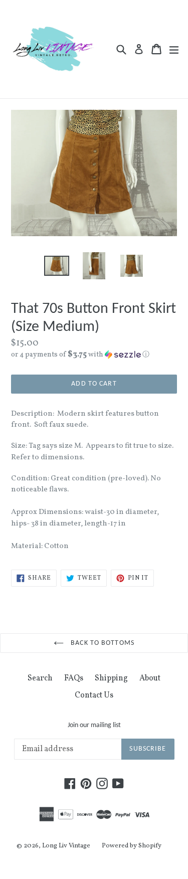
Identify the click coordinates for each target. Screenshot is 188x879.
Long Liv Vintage (66, 845)
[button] (94, 355)
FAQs (73, 678)
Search (40, 678)
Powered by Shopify (131, 845)
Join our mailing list (94, 725)
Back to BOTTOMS (101, 643)
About (149, 678)
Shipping (111, 678)
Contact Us (94, 695)
